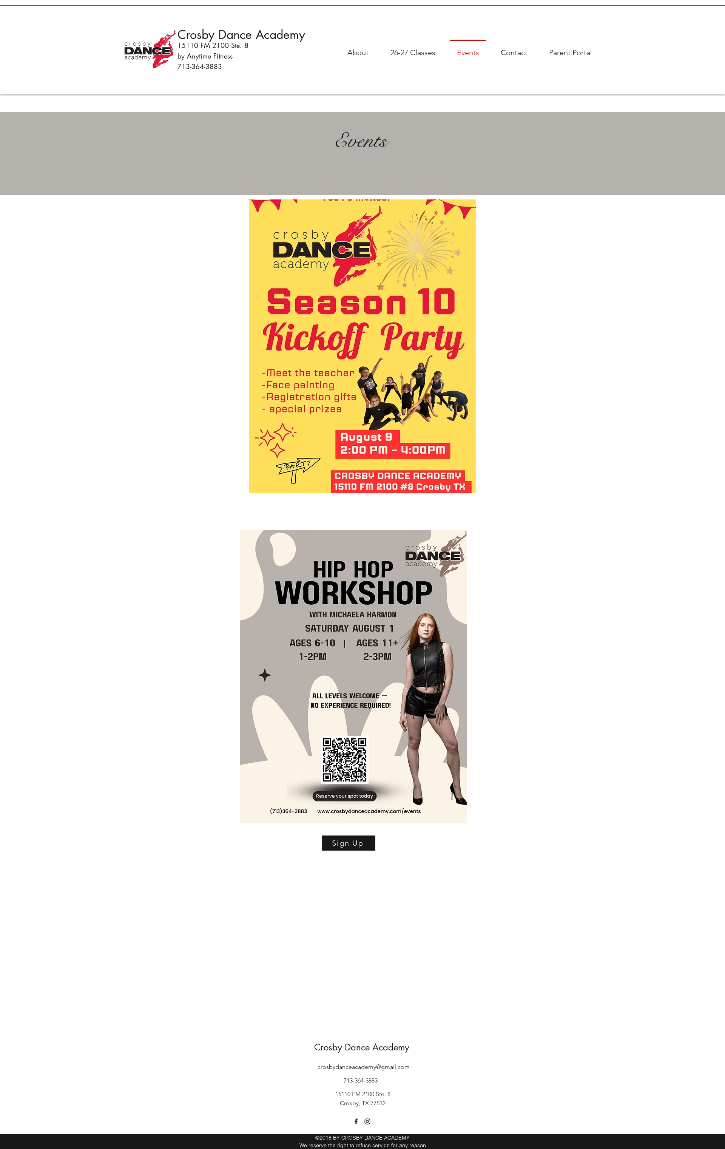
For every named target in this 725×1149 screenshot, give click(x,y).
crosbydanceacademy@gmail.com (364, 1066)
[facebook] (356, 1121)
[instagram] (367, 1121)
